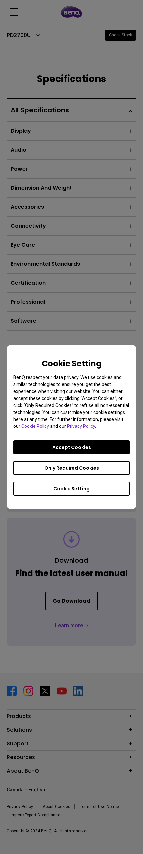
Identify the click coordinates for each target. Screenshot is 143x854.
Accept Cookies (71, 447)
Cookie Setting (71, 488)
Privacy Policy (81, 426)
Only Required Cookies (71, 468)
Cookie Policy (35, 426)
